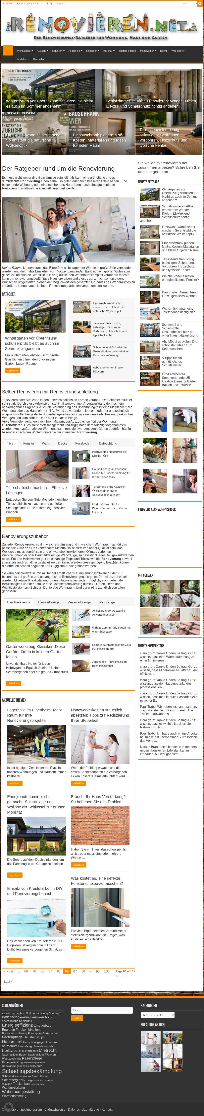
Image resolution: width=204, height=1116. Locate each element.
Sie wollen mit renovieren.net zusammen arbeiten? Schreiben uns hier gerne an (169, 167)
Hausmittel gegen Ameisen (40, 1042)
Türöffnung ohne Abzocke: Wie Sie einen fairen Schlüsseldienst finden (109, 490)
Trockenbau (21, 1083)
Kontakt (107, 1109)
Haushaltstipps (34, 1037)
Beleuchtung (108, 443)
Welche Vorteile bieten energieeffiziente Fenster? (180, 277)
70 (34, 971)
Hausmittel (12, 1041)
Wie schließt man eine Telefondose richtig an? (178, 310)
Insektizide (9, 1050)
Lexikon (60, 3)
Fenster (28, 443)
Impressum (34, 1109)
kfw (19, 1051)
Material (107, 50)
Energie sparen (127, 50)
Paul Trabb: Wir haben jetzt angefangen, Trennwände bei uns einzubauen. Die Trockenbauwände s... (168, 710)
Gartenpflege (12, 1037)
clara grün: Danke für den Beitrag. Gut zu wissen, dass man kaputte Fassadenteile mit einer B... (168, 697)
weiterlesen (12, 370)
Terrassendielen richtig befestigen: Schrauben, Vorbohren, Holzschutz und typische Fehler (178, 264)
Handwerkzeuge (18, 602)
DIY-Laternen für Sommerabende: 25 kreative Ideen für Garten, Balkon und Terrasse (179, 379)
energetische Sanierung (17, 1020)
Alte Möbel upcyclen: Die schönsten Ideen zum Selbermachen (179, 345)
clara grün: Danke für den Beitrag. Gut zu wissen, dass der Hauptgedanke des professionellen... (168, 683)
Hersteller (21, 59)
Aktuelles (8, 3)
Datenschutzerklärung (83, 1109)
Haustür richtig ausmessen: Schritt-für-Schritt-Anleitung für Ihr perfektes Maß (111, 472)
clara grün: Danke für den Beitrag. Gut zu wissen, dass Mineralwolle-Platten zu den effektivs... (169, 670)
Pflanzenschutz (11, 1058)
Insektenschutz (43, 1046)
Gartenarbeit (50, 1033)
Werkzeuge (107, 602)
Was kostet (177, 50)
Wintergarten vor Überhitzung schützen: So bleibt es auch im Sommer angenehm (32, 343)
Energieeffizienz (17, 1025)
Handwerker (147, 50)
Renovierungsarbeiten (34, 1062)
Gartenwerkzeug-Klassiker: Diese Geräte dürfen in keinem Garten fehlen (35, 651)
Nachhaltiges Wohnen (42, 1054)
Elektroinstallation (41, 1017)
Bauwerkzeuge (49, 602)
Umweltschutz (37, 1084)
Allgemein (74, 50)
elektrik (24, 1017)
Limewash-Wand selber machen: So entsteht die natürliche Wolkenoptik (35, 140)
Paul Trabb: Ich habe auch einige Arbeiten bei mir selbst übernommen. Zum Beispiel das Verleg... (169, 737)
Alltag (49, 3)
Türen (11, 443)
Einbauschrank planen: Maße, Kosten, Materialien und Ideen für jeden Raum (99, 140)
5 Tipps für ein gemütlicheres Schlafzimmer (172, 361)
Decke (62, 443)
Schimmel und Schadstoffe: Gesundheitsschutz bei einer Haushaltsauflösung (111, 351)
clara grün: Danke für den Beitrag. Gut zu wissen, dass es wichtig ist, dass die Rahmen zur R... (168, 723)
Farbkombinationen (29, 1029)
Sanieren (57, 50)
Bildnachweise (54, 1109)
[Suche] (200, 4)
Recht (163, 50)
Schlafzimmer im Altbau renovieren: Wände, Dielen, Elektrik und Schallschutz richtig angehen (167, 213)
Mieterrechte (30, 1050)
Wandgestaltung (13, 1087)
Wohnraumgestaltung (21, 1091)
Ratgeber (91, 50)
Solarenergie (11, 1080)
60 (26, 971)
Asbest (21, 1013)
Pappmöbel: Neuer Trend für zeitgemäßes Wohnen (180, 294)
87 (75, 971)
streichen (38, 1080)
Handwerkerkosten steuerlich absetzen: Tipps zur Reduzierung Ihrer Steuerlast (100, 715)
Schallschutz (34, 1066)
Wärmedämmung (14, 1096)
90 (98, 971)
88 (83, 971)
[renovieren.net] (102, 26)
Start (8, 50)
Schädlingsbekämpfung (32, 1071)
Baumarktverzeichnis (28, 3)
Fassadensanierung (14, 1033)
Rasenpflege (32, 1058)
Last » (8, 981)
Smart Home (40, 1076)
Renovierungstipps (14, 1066)
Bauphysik (55, 1013)
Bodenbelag (10, 1017)
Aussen (41, 50)
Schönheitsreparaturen (16, 1076)
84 (50, 971)
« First (8, 971)
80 (42, 971)
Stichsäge (27, 1080)
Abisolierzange (9, 1013)
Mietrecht (48, 1050)
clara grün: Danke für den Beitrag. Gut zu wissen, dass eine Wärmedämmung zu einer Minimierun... (168, 657)
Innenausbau (23, 50)
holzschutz (9, 1046)
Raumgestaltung (12, 1062)
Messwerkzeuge (79, 602)
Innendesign (25, 1046)
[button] (9, 1107)
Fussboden (83, 443)
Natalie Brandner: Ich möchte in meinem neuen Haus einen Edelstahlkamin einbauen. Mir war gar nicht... (168, 750)
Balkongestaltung (37, 1013)
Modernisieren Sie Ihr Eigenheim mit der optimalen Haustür (110, 508)
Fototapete (35, 1033)
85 (59, 971)
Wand (46, 443)
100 (107, 971)
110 (116, 976)
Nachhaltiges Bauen (14, 1054)
